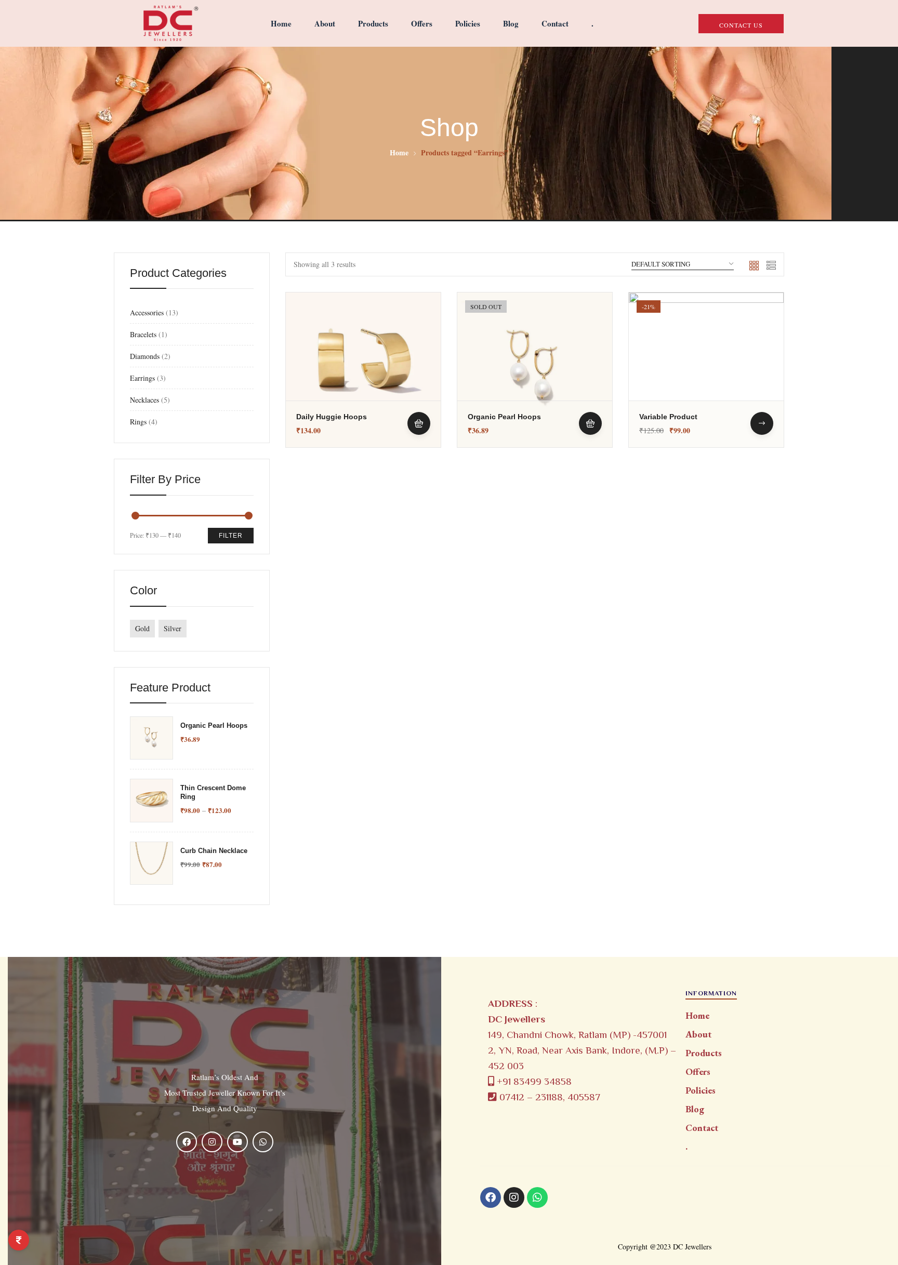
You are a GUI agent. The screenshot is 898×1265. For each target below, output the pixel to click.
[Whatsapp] (537, 1197)
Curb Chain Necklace (213, 851)
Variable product (668, 416)
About (324, 23)
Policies (467, 23)
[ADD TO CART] (418, 423)
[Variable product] (706, 369)
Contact (555, 23)
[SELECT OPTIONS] (761, 423)
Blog (511, 23)
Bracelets (143, 334)
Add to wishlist (418, 340)
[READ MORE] (590, 423)
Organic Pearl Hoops (213, 725)
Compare (418, 365)
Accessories (147, 312)
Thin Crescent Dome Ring (213, 792)
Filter (231, 535)
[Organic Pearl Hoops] (534, 369)
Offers (421, 23)
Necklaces (144, 400)
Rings (138, 422)
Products (373, 23)
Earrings (142, 378)
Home (281, 23)
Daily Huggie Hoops (331, 416)
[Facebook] (490, 1197)
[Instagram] (514, 1197)
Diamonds (145, 356)
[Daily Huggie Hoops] (363, 369)
